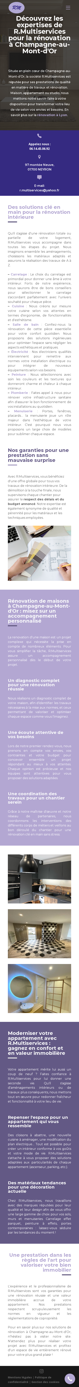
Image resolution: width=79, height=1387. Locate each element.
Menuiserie (23, 411)
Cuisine (18, 306)
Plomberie (19, 393)
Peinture (19, 374)
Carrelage (19, 274)
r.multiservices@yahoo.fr (39, 190)
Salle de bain (26, 324)
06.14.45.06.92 (39, 149)
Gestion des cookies (45, 1382)
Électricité (19, 352)
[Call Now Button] (70, 1379)
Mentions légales (20, 1377)
